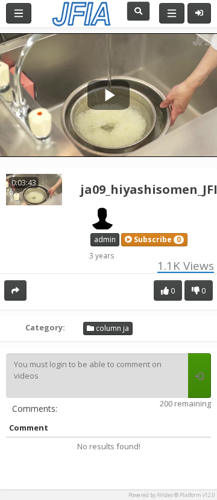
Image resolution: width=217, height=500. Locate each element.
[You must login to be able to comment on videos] (199, 375)
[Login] (199, 13)
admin (105, 239)
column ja (111, 328)
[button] (154, 239)
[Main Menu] (18, 13)
